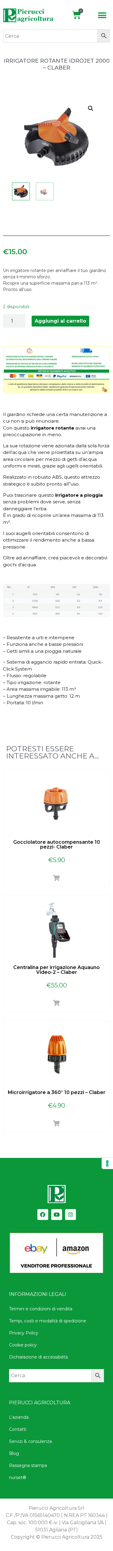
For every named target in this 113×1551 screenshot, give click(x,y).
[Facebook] (42, 1214)
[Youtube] (56, 1214)
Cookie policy (23, 1345)
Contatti (17, 1429)
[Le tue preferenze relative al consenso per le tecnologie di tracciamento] (107, 1163)
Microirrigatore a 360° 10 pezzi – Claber (56, 1092)
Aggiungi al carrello (60, 321)
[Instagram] (70, 1214)
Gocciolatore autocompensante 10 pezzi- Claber (56, 844)
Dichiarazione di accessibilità (38, 1357)
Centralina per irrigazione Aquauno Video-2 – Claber (56, 970)
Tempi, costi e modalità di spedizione (47, 1321)
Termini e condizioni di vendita (40, 1309)
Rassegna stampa (28, 1465)
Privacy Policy (23, 1333)
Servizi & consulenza (30, 1441)
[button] (102, 15)
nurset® (17, 1477)
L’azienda (19, 1417)
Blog (14, 1453)
